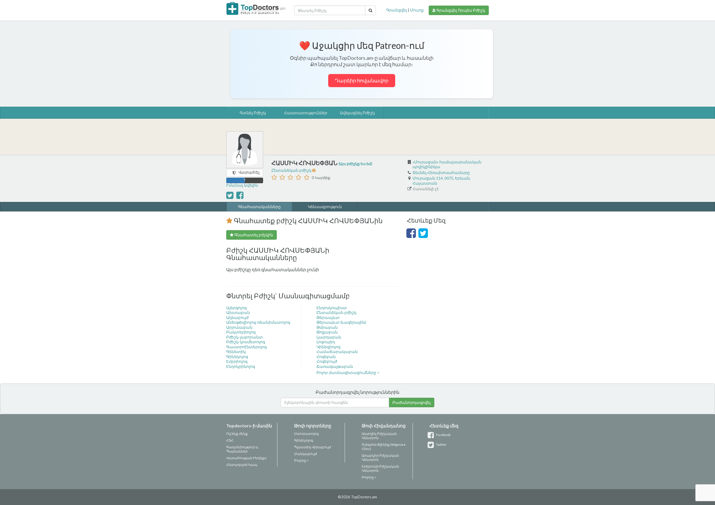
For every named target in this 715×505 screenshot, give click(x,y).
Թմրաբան (327, 327)
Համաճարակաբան (337, 351)
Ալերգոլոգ (236, 307)
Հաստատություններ (305, 112)
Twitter (441, 444)
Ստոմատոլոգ (306, 434)
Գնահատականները (259, 206)
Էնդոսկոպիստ (331, 307)
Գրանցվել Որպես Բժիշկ (460, 10)
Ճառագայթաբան (334, 366)
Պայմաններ (237, 451)
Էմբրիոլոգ (236, 361)
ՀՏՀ (229, 440)
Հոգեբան (326, 356)
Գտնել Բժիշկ (253, 112)
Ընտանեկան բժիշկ (291, 170)
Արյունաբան (239, 327)
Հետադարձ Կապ (241, 465)
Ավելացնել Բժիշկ (357, 112)
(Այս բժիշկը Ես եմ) (355, 163)
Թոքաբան (327, 332)
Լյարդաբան (328, 337)
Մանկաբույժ (305, 454)
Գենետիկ (236, 351)
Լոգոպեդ (325, 341)
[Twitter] (423, 235)
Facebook (443, 435)
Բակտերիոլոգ (241, 332)
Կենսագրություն (325, 206)
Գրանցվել (396, 10)
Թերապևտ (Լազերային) (341, 322)
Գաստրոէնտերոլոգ (246, 346)
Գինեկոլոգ (237, 356)
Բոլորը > (301, 460)
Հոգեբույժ (326, 361)
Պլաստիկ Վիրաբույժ (312, 447)
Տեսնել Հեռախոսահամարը (441, 172)
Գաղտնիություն (240, 447)
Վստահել (249, 172)
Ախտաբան (238, 312)
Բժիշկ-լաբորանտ (244, 337)
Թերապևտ (328, 317)
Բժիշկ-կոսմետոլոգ (245, 341)
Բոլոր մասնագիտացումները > (348, 372)
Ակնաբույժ (237, 317)
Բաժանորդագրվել (411, 402)
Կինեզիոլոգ (328, 346)
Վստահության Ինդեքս (246, 458)
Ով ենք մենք (237, 434)
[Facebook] (411, 235)
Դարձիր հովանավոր (362, 80)
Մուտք (417, 10)
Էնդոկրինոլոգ (240, 366)
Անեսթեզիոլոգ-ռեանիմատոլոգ (258, 322)
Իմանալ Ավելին (242, 185)
